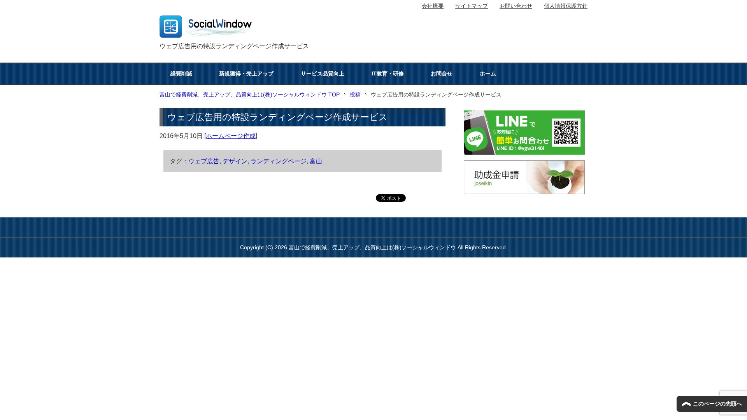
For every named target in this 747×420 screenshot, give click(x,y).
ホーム (488, 73)
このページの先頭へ (717, 404)
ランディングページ (279, 161)
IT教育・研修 (388, 73)
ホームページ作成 (231, 135)
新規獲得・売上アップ (246, 73)
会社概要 (433, 6)
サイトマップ (471, 6)
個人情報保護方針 (565, 6)
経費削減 (181, 73)
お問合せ (441, 73)
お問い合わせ (516, 6)
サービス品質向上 (322, 73)
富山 (316, 161)
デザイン (235, 161)
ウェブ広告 (203, 161)
